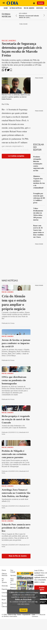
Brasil (4, 599)
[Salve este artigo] (11, 71)
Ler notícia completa (16, 156)
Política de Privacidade (23, 599)
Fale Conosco (35, 615)
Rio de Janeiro (29, 8)
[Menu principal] (4, 3)
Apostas (13, 575)
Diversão (39, 8)
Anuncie (42, 614)
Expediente (26, 614)
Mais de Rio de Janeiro (18, 556)
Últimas (6, 15)
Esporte (4, 589)
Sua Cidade (12, 571)
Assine (40, 3)
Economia (5, 596)
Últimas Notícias (16, 8)
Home (6, 8)
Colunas (4, 592)
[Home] (12, 4)
